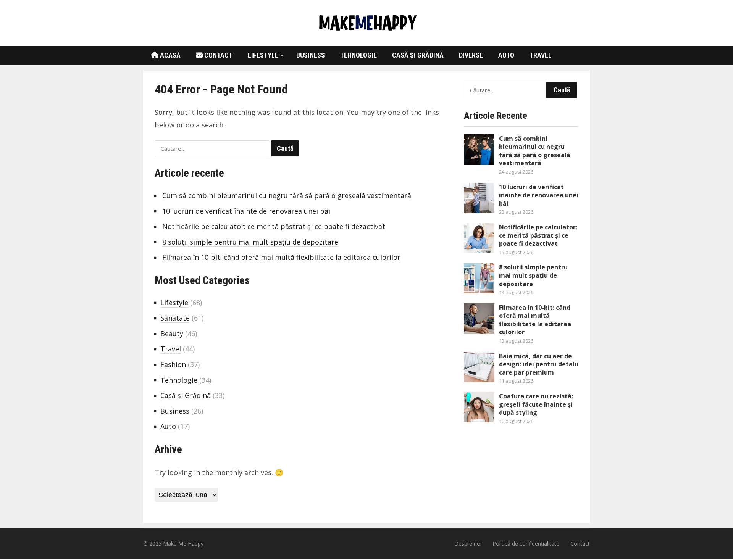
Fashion (173, 364)
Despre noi (467, 543)
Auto (506, 55)
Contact (217, 55)
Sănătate (175, 317)
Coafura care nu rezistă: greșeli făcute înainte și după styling (536, 404)
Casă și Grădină (418, 55)
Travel (541, 55)
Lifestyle (263, 55)
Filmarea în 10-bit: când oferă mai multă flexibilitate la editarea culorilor (281, 257)
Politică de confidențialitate (525, 543)
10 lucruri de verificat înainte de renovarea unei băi (246, 211)
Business (310, 55)
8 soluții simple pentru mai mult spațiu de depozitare (250, 241)
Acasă (169, 55)
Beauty (171, 333)
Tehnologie (358, 55)
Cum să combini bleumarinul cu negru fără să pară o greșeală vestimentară (286, 195)
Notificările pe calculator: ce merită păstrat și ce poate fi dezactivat (273, 226)
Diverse (471, 55)
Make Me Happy (183, 543)
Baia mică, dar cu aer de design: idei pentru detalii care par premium (538, 364)
